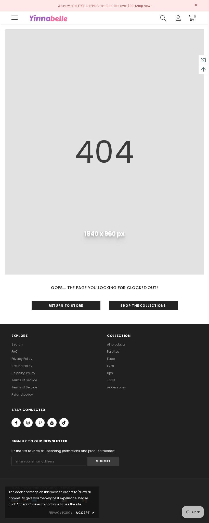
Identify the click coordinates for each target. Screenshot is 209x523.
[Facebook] (16, 422)
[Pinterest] (40, 422)
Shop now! (143, 6)
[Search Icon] (163, 18)
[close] (195, 5)
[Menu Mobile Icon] (14, 18)
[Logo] (48, 18)
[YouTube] (52, 422)
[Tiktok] (64, 422)
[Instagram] (28, 422)
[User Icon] (178, 18)
